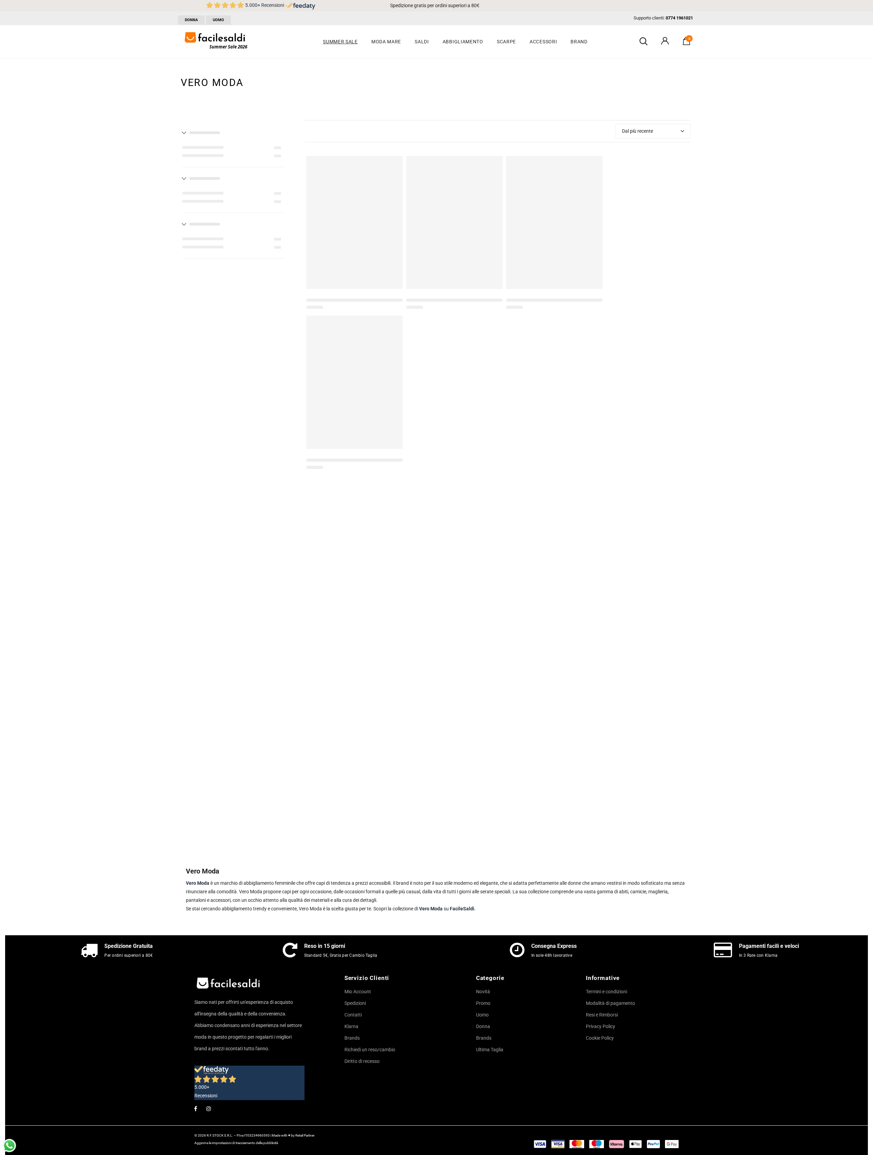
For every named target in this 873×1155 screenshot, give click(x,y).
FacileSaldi (462, 908)
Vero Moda (431, 908)
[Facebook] (195, 1108)
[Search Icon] (643, 42)
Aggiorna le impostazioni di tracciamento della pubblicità (236, 1143)
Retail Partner (304, 1135)
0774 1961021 (679, 17)
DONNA (191, 20)
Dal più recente (637, 131)
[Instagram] (209, 1108)
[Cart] (686, 43)
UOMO (218, 20)
